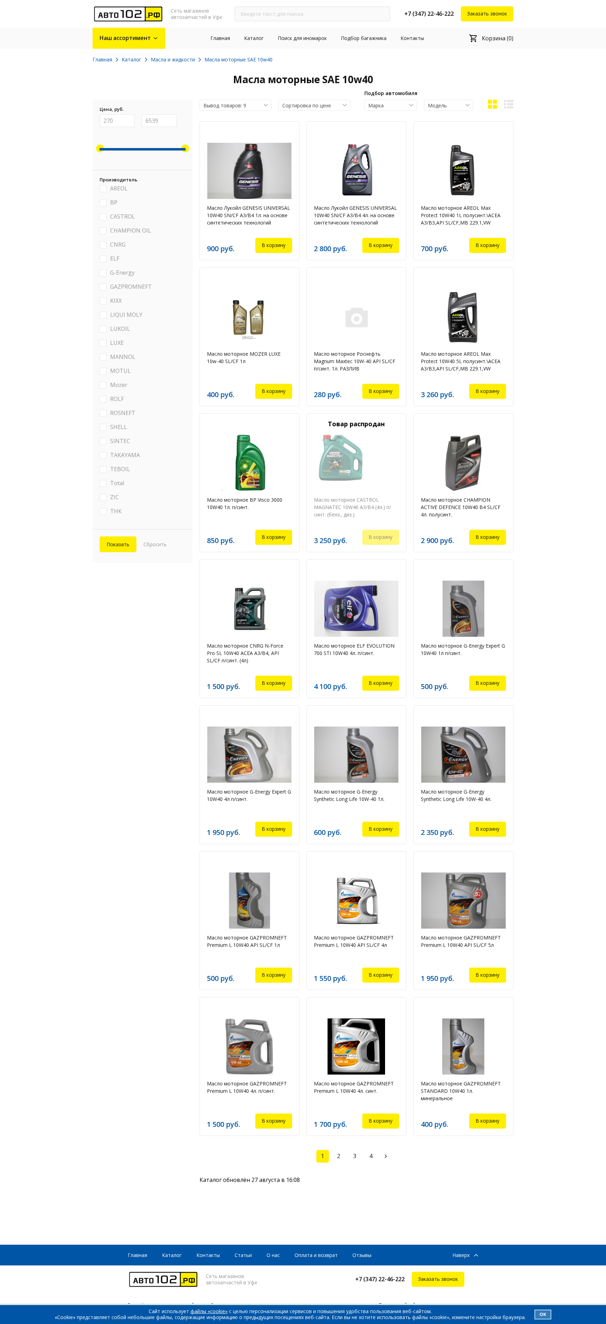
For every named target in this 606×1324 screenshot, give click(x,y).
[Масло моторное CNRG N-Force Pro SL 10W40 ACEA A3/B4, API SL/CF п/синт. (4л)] (249, 608)
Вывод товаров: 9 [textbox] (224, 105)
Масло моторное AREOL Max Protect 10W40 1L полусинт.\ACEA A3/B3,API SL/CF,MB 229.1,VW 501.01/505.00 (460, 216)
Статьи (243, 1255)
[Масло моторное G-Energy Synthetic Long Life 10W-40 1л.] (356, 754)
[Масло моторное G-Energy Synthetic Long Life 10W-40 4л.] (463, 754)
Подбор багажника (363, 38)
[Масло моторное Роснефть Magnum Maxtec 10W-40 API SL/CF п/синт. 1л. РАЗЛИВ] (356, 316)
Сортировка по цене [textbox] (306, 105)
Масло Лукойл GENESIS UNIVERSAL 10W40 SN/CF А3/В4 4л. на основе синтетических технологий (355, 215)
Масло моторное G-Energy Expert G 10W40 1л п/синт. (463, 649)
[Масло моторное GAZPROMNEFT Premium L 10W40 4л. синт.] (356, 1046)
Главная (220, 38)
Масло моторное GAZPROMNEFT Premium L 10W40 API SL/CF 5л (461, 941)
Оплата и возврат (316, 1255)
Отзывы (361, 1255)
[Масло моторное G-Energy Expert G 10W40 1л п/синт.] (463, 608)
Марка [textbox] (376, 105)
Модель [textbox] (437, 105)
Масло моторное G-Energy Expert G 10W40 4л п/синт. (249, 795)
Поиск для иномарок (302, 38)
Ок (542, 1314)
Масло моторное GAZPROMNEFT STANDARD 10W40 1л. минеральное (461, 1091)
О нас (273, 1255)
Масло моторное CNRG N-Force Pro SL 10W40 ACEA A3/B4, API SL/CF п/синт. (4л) (245, 653)
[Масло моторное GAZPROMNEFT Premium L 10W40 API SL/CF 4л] (356, 900)
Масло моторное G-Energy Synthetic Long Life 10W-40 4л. (456, 795)
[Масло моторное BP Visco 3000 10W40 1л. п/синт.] (249, 462)
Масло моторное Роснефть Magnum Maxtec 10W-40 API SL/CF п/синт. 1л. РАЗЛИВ (354, 361)
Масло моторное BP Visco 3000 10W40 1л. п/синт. (244, 503)
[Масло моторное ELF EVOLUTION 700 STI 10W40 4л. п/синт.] (356, 608)
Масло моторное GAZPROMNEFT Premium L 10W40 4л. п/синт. (247, 1087)
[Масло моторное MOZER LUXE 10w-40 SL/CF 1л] (249, 316)
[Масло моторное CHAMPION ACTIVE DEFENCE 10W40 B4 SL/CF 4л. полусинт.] (463, 462)
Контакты (412, 38)
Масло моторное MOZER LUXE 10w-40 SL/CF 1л (244, 357)
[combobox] (235, 105)
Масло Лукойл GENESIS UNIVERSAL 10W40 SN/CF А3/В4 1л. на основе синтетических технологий (248, 215)
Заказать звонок (487, 13)
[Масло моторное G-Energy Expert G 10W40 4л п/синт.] (249, 754)
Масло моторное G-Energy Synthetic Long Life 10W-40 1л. (349, 795)
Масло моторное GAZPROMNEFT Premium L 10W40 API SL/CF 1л (247, 941)
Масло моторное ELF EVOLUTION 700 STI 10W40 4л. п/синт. (354, 649)
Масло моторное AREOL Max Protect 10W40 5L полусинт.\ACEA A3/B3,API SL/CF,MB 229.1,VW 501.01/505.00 (460, 362)
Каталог (254, 38)
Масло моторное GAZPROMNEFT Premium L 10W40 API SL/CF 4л (354, 941)
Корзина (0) (497, 38)
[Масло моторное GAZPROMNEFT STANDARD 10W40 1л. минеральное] (463, 1046)
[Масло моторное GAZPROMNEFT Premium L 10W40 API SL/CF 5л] (463, 900)
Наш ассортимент (125, 38)
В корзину (273, 245)
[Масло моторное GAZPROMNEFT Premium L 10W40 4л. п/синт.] (249, 1046)
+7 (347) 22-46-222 (429, 14)
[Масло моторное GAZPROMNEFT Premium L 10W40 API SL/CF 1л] (249, 900)
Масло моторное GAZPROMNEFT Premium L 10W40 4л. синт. (354, 1087)
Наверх (461, 1255)
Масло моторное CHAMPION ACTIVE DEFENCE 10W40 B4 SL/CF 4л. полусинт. (460, 507)
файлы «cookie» (209, 1311)
